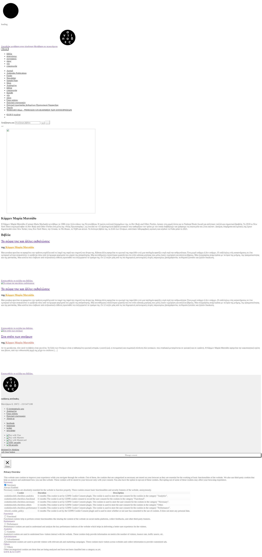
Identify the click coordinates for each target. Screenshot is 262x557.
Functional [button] (8, 514)
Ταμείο (10, 107)
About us (10, 418)
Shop (9, 83)
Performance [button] (9, 521)
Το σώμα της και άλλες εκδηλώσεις (25, 241)
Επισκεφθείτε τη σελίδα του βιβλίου (17, 281)
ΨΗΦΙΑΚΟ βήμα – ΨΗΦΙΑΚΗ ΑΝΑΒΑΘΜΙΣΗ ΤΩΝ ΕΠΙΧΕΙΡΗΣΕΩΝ (39, 110)
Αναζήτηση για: (7, 122)
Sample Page (12, 80)
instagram (11, 425)
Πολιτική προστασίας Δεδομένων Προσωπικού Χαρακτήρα (32, 105)
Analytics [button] (8, 529)
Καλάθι (10, 93)
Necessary (11, 485)
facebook (10, 423)
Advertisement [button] (10, 536)
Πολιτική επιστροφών (16, 102)
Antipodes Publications (16, 73)
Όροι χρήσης (12, 100)
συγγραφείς (12, 59)
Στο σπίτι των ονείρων (16, 336)
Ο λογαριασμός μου (15, 409)
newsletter (11, 430)
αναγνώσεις (12, 56)
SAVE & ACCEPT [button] (12, 552)
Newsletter (11, 78)
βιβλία (9, 54)
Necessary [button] (8, 482)
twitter (9, 428)
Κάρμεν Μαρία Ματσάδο (20, 247)
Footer (9, 75)
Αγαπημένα (12, 85)
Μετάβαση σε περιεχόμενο (45, 46)
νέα (8, 63)
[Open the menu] (2, 126)
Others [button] (7, 544)
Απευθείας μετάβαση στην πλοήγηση (17, 46)
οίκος (9, 61)
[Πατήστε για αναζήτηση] (47, 122)
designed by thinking (10, 449)
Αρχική (10, 71)
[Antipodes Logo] (67, 46)
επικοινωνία (12, 66)
